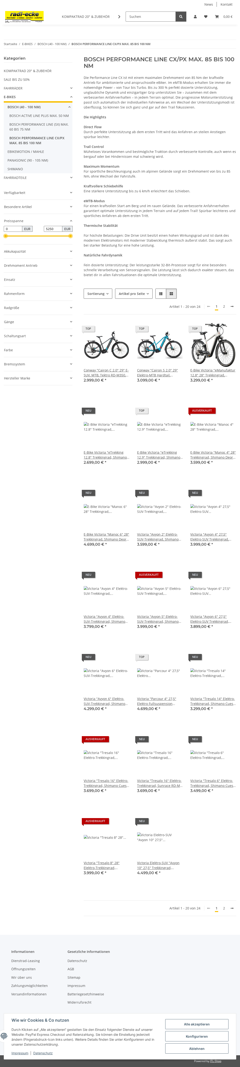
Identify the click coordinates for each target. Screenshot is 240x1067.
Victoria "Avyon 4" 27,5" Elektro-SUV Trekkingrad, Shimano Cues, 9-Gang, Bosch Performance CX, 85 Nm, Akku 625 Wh (210, 537)
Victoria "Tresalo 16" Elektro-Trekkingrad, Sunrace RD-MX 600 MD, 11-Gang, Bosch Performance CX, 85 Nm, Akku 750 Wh (159, 783)
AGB (71, 969)
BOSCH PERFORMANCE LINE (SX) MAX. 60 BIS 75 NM (39, 126)
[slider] (5, 236)
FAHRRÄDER (13, 88)
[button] (195, 16)
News (208, 4)
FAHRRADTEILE (15, 177)
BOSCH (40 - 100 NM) (24, 107)
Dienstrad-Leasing (25, 961)
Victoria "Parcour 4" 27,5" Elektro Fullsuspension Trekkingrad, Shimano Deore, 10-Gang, (159, 701)
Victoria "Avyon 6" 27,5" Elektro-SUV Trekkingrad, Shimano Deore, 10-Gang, (210, 619)
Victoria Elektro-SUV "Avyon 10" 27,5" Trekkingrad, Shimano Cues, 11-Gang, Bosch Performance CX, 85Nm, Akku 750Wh (158, 865)
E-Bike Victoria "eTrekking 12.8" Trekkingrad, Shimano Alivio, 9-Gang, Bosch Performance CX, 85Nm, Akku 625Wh (106, 455)
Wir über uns (21, 977)
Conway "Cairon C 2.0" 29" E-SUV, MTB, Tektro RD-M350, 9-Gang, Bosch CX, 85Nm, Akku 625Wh (106, 373)
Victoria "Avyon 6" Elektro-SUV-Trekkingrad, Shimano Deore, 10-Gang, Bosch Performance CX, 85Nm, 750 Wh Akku (105, 701)
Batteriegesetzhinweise (86, 994)
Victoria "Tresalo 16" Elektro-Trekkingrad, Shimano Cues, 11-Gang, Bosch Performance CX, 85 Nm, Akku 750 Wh (106, 783)
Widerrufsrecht (79, 1002)
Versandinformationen (29, 994)
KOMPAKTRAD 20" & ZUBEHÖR (28, 71)
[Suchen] (181, 17)
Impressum (19, 1053)
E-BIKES (10, 97)
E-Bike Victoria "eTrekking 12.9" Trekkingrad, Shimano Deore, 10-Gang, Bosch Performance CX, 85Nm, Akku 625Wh (159, 455)
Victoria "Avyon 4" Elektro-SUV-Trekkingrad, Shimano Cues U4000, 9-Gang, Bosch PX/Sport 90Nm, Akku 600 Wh (106, 619)
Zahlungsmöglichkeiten (29, 985)
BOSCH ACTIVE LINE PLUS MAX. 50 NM (39, 115)
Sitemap (74, 977)
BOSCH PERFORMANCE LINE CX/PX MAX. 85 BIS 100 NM (36, 140)
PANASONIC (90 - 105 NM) (28, 160)
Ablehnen (197, 1049)
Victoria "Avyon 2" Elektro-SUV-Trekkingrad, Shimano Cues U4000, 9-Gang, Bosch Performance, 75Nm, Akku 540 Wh (158, 537)
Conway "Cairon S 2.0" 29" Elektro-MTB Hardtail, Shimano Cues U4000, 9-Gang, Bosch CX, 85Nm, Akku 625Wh (159, 373)
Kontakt (226, 4)
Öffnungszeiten (23, 969)
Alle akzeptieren (197, 1024)
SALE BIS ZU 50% (17, 79)
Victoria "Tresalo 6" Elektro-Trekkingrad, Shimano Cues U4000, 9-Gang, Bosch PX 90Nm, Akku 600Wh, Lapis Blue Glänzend (211, 783)
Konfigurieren (197, 1036)
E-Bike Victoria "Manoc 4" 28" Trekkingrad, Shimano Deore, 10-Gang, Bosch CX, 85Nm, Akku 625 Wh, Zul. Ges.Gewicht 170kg (213, 455)
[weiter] (232, 306)
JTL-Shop (215, 1061)
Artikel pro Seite (132, 293)
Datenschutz (43, 1053)
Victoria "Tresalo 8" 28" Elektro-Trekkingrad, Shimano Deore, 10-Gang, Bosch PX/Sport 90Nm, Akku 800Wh (105, 865)
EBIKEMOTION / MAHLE (26, 151)
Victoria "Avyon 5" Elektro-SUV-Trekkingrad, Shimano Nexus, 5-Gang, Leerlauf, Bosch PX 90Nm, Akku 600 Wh (158, 619)
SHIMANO (15, 169)
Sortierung (96, 293)
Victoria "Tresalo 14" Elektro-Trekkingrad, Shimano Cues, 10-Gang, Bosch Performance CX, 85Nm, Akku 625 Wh (213, 701)
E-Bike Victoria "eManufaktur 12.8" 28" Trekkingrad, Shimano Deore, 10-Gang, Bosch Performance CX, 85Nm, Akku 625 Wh (212, 373)
